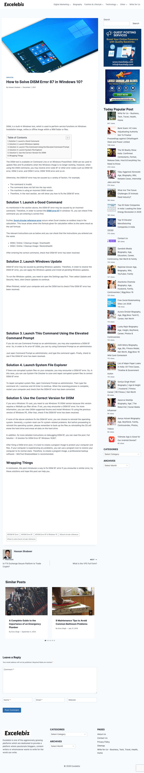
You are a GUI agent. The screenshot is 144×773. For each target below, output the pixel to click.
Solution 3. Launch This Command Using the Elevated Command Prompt (39, 147)
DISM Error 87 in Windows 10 (46, 534)
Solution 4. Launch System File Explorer (25, 150)
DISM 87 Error (12, 534)
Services (10, 77)
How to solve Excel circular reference (21, 539)
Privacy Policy (103, 742)
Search (107, 19)
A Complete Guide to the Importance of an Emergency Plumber (25, 624)
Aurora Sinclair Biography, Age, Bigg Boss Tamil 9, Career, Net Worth (129, 315)
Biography (77, 4)
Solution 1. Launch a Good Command (24, 141)
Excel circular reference (69, 534)
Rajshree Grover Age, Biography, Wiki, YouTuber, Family (127, 270)
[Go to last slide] (9, 612)
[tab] (45, 640)
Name (7, 700)
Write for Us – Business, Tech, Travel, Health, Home (128, 116)
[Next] (90, 612)
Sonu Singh (15, 632)
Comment (9, 669)
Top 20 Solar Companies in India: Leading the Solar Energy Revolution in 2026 (129, 208)
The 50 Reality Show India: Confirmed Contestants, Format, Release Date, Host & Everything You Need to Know (124, 157)
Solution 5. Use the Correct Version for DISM (27, 153)
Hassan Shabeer (14, 87)
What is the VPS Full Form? (85, 562)
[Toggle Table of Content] (66, 138)
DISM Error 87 (26, 534)
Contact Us (123, 238)
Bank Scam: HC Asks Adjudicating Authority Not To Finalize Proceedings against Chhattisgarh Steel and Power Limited (122, 135)
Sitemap (101, 746)
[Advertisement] (49, 108)
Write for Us (134, 4)
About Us (101, 734)
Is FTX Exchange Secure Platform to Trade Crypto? (22, 563)
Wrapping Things (16, 156)
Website (72, 700)
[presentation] (26, 601)
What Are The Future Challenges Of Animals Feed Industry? (128, 193)
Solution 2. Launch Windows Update (24, 144)
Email (39, 700)
